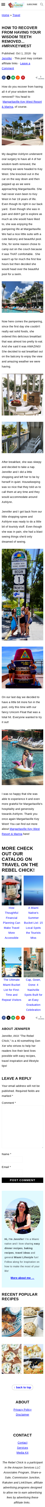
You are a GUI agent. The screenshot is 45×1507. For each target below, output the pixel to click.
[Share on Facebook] (4, 78)
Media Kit (22, 1452)
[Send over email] (13, 78)
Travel (16, 15)
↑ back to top (22, 1387)
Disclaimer (22, 1414)
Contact (23, 1442)
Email (6, 1167)
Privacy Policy (23, 1409)
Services (22, 1447)
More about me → (22, 1277)
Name (6, 1154)
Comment (9, 1102)
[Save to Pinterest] (23, 78)
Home (5, 15)
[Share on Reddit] (18, 78)
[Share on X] (8, 78)
